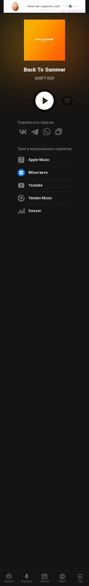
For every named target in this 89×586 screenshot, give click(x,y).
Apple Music (39, 160)
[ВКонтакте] (23, 131)
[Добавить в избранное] (67, 100)
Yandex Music (40, 198)
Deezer (35, 211)
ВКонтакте (38, 172)
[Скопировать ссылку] (58, 131)
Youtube (36, 185)
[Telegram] (34, 131)
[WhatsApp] (46, 131)
